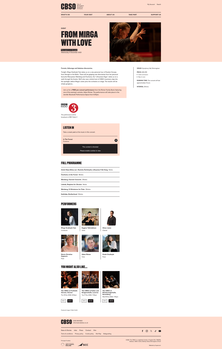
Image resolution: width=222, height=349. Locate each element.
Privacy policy (79, 334)
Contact (88, 330)
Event (63, 28)
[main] (111, 164)
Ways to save (141, 77)
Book (70, 301)
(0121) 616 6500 (77, 321)
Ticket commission (143, 74)
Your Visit (88, 15)
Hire (94, 330)
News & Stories (66, 330)
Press (81, 330)
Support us (156, 15)
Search (159, 4)
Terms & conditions (67, 334)
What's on (65, 15)
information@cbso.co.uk (80, 323)
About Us (110, 15)
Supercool (158, 345)
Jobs (75, 330)
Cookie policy (89, 334)
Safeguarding (107, 334)
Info (63, 301)
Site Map (98, 334)
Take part (133, 15)
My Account (151, 4)
